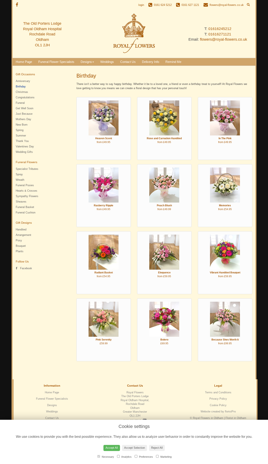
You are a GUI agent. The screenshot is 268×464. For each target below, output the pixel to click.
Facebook (25, 268)
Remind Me (173, 62)
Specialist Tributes (27, 168)
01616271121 (219, 34)
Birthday (21, 86)
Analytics (126, 456)
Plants (19, 251)
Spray (19, 174)
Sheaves (21, 201)
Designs (86, 62)
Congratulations (25, 97)
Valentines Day (25, 146)
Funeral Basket (25, 207)
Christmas (22, 92)
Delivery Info (150, 62)
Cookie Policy (218, 405)
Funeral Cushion (25, 212)
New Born (21, 124)
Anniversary (23, 81)
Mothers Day (23, 119)
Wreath (20, 179)
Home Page (24, 62)
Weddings (107, 62)
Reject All (157, 447)
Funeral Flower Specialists (56, 62)
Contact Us (128, 62)
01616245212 (219, 29)
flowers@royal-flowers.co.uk (223, 39)
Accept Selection (134, 447)
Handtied (21, 229)
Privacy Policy (218, 398)
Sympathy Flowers (27, 196)
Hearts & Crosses (26, 190)
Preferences (145, 456)
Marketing (166, 456)
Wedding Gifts (24, 151)
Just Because (24, 113)
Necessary (107, 456)
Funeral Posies (25, 185)
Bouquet (21, 245)
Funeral (20, 102)
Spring (19, 130)
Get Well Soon (24, 108)
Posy (19, 240)
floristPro (230, 411)
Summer (21, 135)
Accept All (112, 447)
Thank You (22, 141)
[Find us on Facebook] (18, 4)
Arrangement (23, 235)
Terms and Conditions (218, 392)
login (141, 4)
